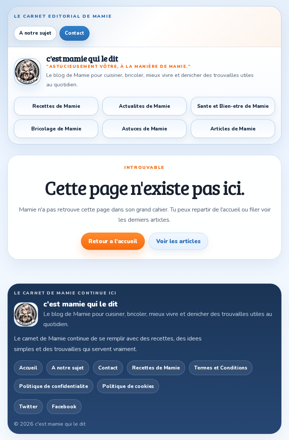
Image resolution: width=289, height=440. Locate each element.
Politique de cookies (128, 386)
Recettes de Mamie (56, 106)
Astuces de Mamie (144, 128)
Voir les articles (178, 241)
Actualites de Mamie (144, 106)
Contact (74, 33)
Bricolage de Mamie (56, 128)
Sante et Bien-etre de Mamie (233, 106)
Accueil (28, 367)
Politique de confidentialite (53, 386)
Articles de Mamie (233, 128)
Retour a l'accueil (112, 241)
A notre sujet (35, 33)
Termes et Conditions (220, 367)
